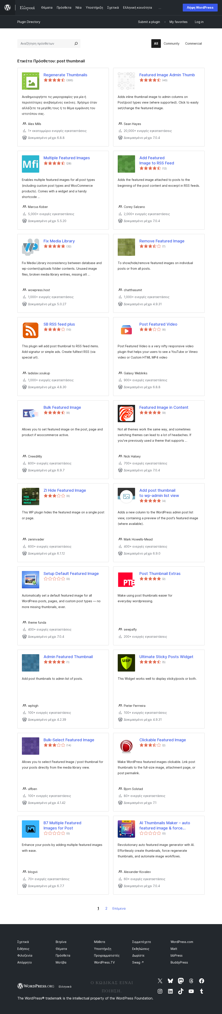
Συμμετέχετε (141, 942)
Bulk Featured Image (62, 407)
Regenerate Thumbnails (65, 75)
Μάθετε (99, 942)
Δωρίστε (138, 955)
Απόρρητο (24, 962)
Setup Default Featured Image (71, 573)
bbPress (177, 955)
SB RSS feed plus (59, 324)
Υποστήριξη (102, 949)
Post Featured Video (158, 324)
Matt (174, 949)
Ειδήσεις (23, 949)
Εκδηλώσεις (140, 949)
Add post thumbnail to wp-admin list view (159, 493)
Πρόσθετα (63, 955)
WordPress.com (182, 942)
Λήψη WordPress (200, 7)
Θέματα (61, 949)
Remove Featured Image (161, 241)
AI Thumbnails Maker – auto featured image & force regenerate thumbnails (164, 826)
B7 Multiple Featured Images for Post (62, 825)
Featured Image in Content (163, 407)
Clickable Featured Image (162, 740)
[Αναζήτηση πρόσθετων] (76, 43)
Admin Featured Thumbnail (68, 656)
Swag (138, 962)
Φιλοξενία (24, 955)
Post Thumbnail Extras (160, 573)
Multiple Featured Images (67, 158)
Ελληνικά (65, 986)
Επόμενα (119, 908)
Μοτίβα (61, 962)
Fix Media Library (59, 241)
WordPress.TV (104, 962)
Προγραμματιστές (107, 955)
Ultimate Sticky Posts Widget (166, 656)
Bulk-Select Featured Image (69, 740)
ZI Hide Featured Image (65, 490)
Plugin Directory (28, 22)
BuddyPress (179, 962)
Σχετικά (23, 942)
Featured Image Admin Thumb (167, 75)
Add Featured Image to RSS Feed (156, 160)
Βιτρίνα (61, 942)
